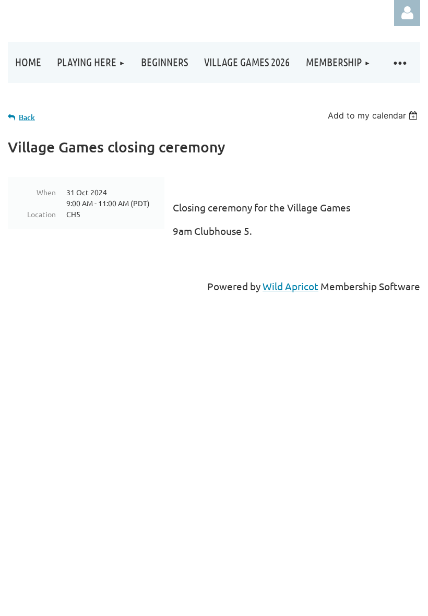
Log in (407, 13)
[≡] (399, 62)
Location (41, 214)
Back (27, 117)
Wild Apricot (290, 286)
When (46, 192)
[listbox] (374, 115)
